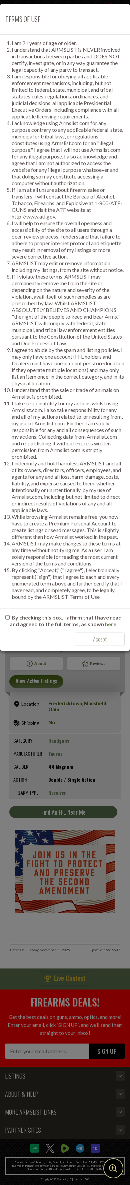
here (110, 624)
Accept (100, 639)
